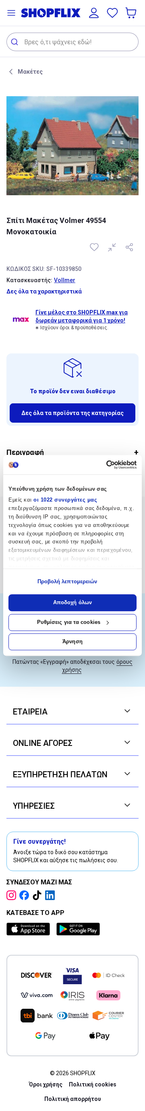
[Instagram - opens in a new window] (12, 895)
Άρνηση (72, 642)
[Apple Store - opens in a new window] (29, 929)
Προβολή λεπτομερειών (67, 581)
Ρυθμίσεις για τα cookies (68, 622)
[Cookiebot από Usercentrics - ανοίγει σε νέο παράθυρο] (103, 464)
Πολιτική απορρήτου (72, 1099)
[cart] (132, 13)
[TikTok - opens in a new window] (38, 895)
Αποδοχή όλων (72, 603)
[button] (11, 13)
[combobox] (72, 42)
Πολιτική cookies (92, 1084)
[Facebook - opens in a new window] (25, 895)
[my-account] (94, 13)
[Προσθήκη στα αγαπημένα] (95, 247)
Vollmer (64, 280)
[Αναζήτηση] (15, 42)
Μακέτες (30, 71)
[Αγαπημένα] (112, 13)
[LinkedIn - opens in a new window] (51, 895)
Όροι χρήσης (45, 1084)
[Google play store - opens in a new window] (78, 929)
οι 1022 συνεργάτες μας (65, 500)
